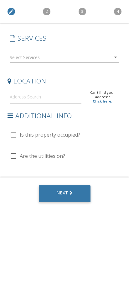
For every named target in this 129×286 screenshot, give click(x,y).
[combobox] (64, 58)
